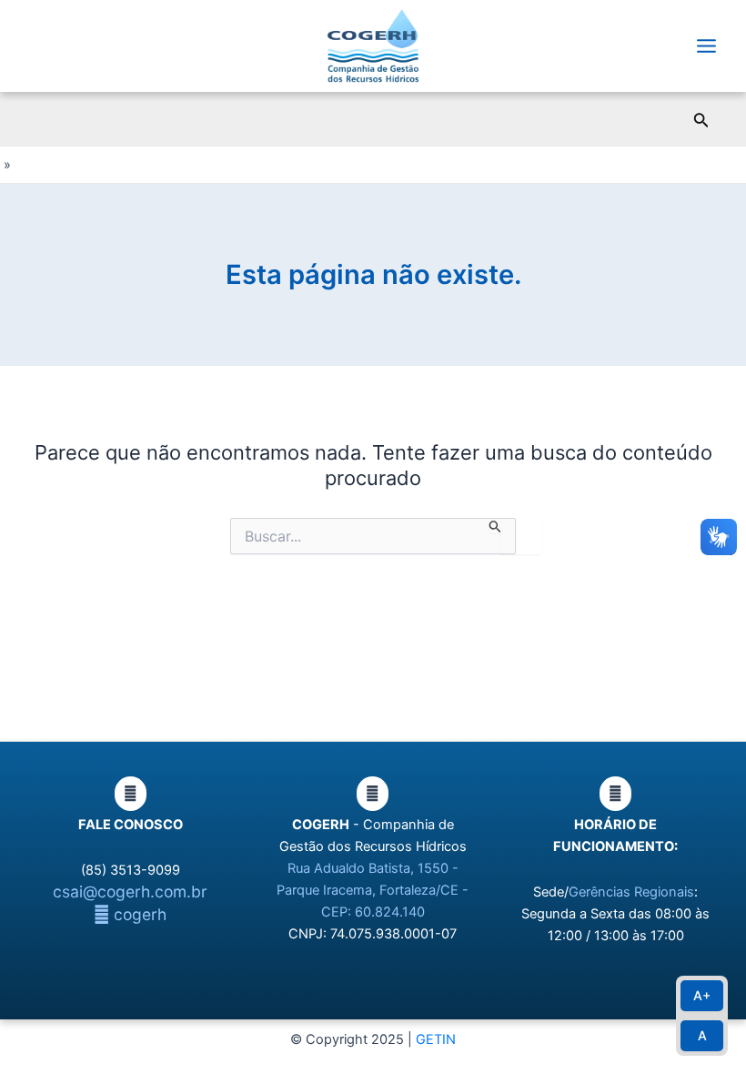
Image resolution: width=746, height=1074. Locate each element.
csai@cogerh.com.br (130, 891)
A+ (702, 995)
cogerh (137, 914)
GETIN (436, 1039)
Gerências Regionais (631, 892)
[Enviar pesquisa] (495, 526)
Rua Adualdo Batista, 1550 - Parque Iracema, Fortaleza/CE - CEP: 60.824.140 (373, 890)
